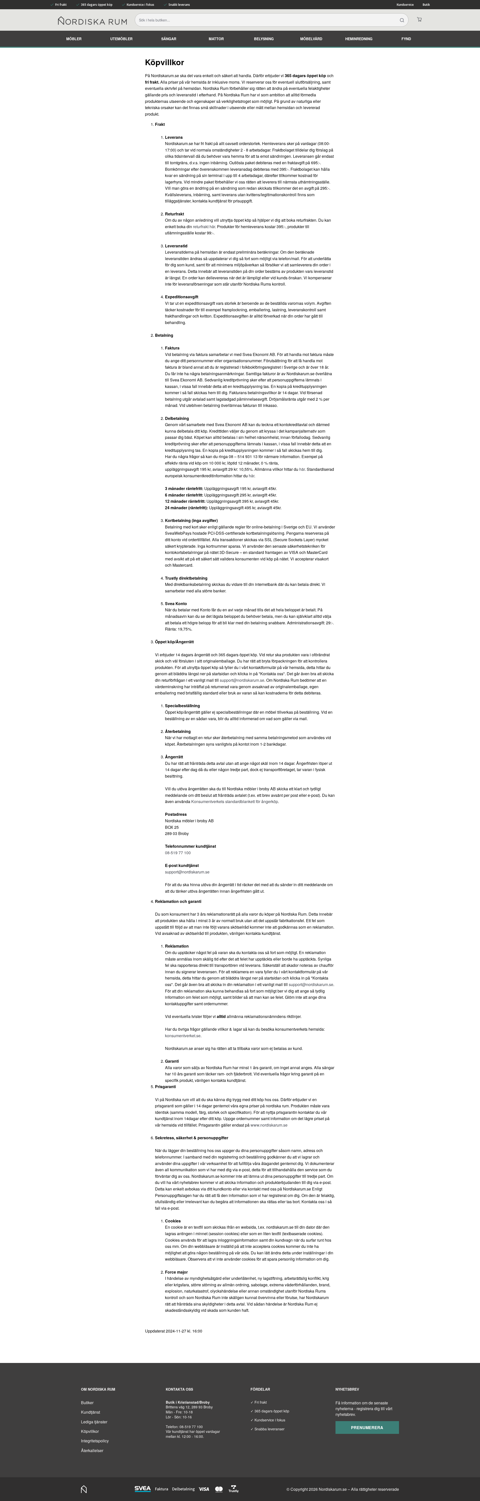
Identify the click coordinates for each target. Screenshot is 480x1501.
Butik (426, 4)
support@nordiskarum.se (242, 680)
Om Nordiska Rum (98, 1389)
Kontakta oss (179, 1389)
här (302, 469)
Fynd (406, 38)
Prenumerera (367, 1427)
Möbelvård (311, 38)
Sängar (168, 38)
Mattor (216, 38)
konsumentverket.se (182, 1035)
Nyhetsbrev (347, 1389)
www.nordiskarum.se (269, 1125)
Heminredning (358, 38)
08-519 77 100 (178, 852)
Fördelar (260, 1389)
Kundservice (405, 4)
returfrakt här (204, 226)
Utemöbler (121, 38)
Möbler (74, 38)
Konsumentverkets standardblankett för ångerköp (234, 801)
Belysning (264, 38)
